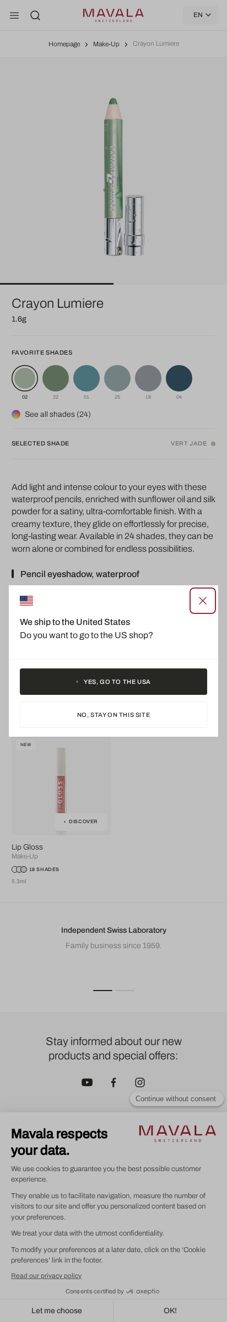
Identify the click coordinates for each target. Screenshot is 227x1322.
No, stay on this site (113, 714)
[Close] (203, 601)
